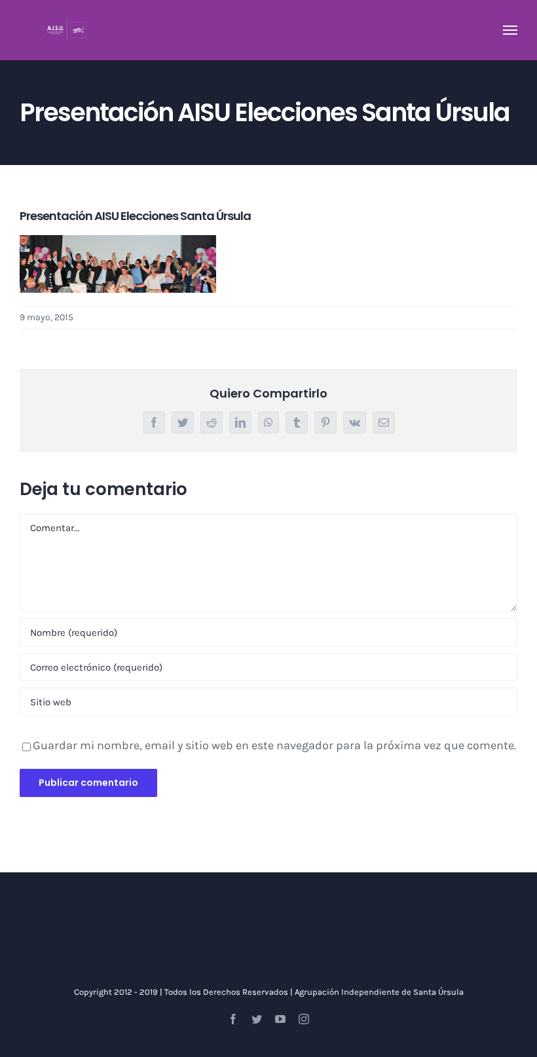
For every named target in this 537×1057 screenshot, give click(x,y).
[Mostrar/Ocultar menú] (510, 30)
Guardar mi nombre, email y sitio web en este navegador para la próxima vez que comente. (274, 745)
